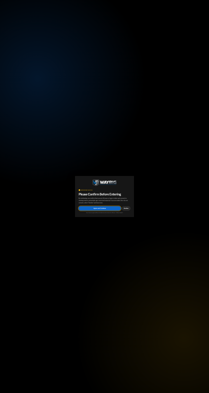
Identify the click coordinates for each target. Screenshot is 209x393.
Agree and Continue (99, 208)
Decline (126, 208)
